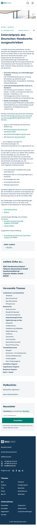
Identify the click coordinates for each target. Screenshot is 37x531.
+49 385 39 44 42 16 (10, 463)
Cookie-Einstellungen (25, 511)
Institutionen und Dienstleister (13, 293)
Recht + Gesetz (8, 372)
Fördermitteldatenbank (13, 356)
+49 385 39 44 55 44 (10, 461)
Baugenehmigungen (12, 312)
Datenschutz (22, 508)
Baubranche (7, 306)
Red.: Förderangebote (13, 361)
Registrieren (5, 511)
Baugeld (8, 350)
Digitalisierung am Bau (14, 320)
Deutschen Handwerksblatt (16, 137)
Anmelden (4, 508)
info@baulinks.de (10, 465)
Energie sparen (23, 485)
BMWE (6, 276)
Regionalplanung (11, 331)
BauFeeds (21, 494)
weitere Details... (9, 226)
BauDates (21, 488)
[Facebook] (16, 470)
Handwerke (9, 336)
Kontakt (3, 514)
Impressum (22, 505)
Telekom (6, 125)
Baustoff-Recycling (12, 345)
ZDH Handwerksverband (14, 266)
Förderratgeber (11, 358)
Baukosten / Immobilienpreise (16, 353)
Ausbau (3, 485)
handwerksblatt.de (11, 271)
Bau (2, 482)
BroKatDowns (22, 491)
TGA (2, 488)
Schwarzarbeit (10, 339)
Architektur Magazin (10, 364)
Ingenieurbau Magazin (11, 367)
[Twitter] (13, 470)
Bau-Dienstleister (11, 301)
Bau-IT (3, 494)
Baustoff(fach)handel (13, 342)
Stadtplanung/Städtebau (14, 328)
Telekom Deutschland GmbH (15, 269)
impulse (23, 134)
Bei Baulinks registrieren (11, 389)
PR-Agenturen (10, 304)
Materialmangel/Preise (14, 317)
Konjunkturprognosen (13, 315)
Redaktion (11, 27)
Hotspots (21, 482)
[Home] (18, 442)
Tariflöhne (9, 334)
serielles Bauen (11, 326)
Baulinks (3, 27)
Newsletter (4, 505)
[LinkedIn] (19, 470)
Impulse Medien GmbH (13, 273)
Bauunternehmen (11, 298)
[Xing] (23, 470)
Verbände (9, 295)
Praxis (3, 491)
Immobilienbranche (10, 347)
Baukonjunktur (11, 309)
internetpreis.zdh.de (10, 209)
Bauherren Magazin (10, 369)
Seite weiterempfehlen (10, 394)
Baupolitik (9, 323)
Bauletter (26, 411)
